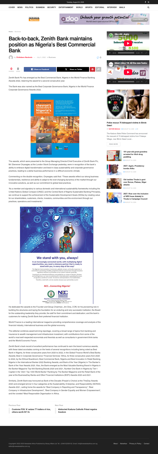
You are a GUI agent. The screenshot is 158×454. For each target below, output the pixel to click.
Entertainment (66, 7)
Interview (112, 7)
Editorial (99, 7)
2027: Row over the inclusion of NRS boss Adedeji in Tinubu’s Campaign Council (135, 196)
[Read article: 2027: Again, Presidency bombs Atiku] (114, 170)
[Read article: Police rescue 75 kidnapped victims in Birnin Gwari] (128, 104)
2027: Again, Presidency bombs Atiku (133, 167)
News (19, 7)
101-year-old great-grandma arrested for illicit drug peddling (135, 154)
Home (11, 31)
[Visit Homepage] (34, 19)
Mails (122, 7)
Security (51, 7)
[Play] (110, 53)
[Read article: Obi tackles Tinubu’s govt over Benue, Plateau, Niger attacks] (114, 183)
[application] (128, 43)
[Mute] (142, 53)
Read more (114, 144)
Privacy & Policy (135, 443)
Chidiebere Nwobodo (24, 57)
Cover (12, 7)
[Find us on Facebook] (145, 2)
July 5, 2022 (41, 57)
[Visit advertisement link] (104, 19)
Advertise (123, 443)
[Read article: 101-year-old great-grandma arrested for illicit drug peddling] (114, 155)
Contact (146, 443)
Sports (88, 7)
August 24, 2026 (128, 129)
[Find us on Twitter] (148, 2)
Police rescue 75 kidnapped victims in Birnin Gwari (127, 124)
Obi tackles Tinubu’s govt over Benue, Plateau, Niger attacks (134, 182)
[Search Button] (148, 7)
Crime (111, 91)
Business (40, 7)
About (115, 443)
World (79, 7)
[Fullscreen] (146, 53)
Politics (29, 7)
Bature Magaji (114, 129)
